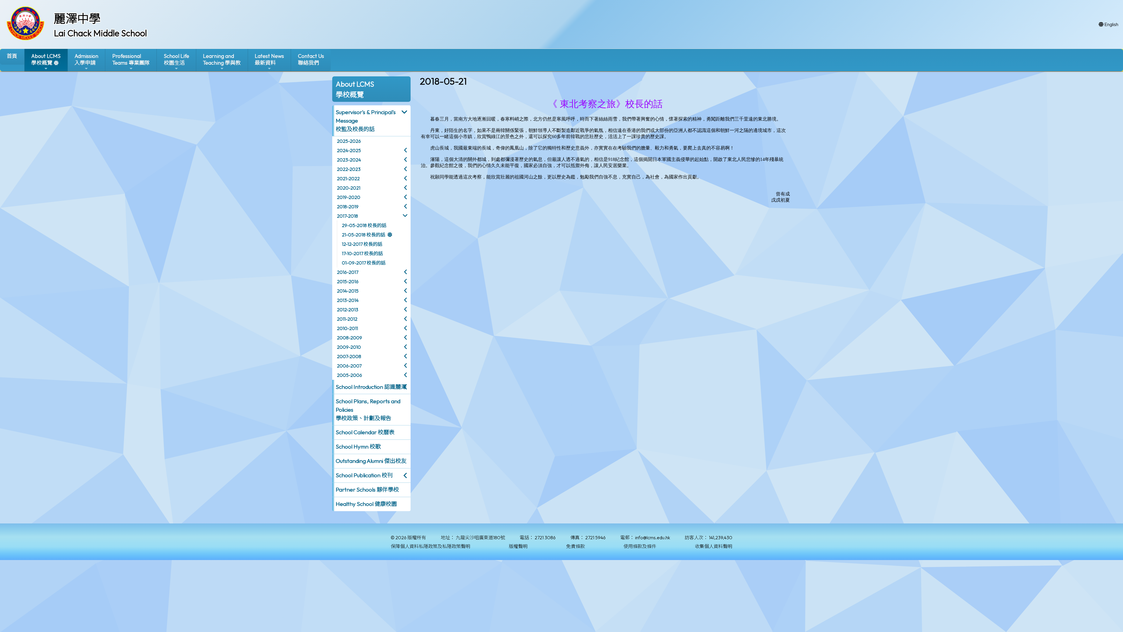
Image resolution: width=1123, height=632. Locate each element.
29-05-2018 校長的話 (364, 225)
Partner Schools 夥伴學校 (367, 489)
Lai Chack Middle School (100, 33)
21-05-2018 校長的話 (363, 235)
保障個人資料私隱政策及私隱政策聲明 (430, 546)
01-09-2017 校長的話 (363, 263)
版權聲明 (518, 546)
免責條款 (575, 546)
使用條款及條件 (639, 546)
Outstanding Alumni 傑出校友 (371, 460)
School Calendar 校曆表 (365, 432)
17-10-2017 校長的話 (362, 253)
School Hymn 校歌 (358, 446)
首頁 (12, 56)
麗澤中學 (77, 18)
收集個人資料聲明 (713, 546)
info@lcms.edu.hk (652, 537)
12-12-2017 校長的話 (362, 244)
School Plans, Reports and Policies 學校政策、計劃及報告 (368, 410)
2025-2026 (349, 141)
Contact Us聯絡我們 (311, 59)
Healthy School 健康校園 (366, 503)
